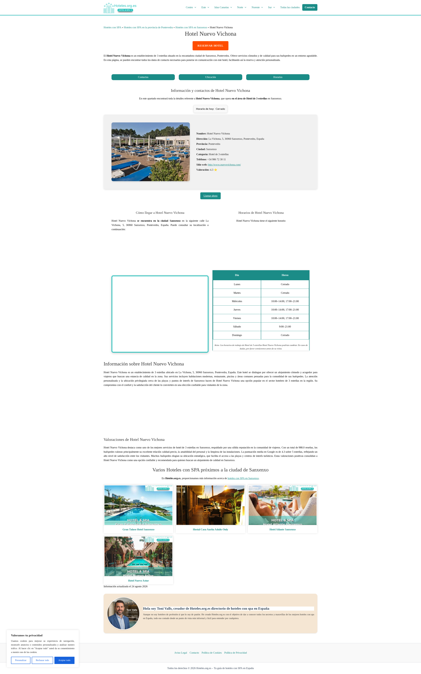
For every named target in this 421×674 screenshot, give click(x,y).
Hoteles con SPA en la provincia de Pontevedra (148, 27)
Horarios (277, 77)
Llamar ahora (210, 195)
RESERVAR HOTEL (210, 45)
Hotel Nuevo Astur (138, 580)
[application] (194, 7)
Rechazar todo (42, 660)
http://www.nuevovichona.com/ (224, 164)
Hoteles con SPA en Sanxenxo (191, 27)
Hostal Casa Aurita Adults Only (210, 529)
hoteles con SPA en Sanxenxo (243, 478)
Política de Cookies (212, 652)
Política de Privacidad (235, 652)
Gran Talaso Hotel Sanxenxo (138, 529)
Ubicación (210, 77)
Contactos (143, 77)
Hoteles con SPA (112, 27)
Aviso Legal (180, 652)
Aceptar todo (64, 660)
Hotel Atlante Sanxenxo (283, 529)
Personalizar (20, 660)
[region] (43, 648)
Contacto (194, 652)
